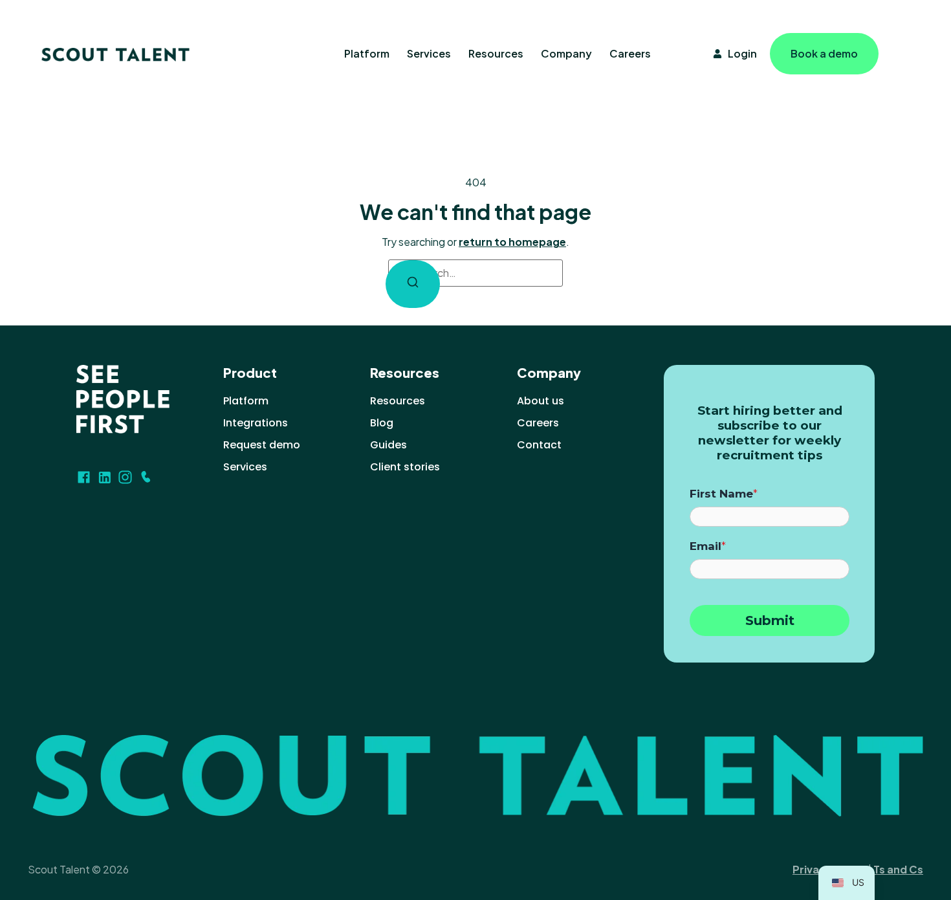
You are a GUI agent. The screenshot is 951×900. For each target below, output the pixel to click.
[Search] (413, 284)
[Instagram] (125, 477)
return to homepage (512, 241)
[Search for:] (475, 273)
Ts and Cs (898, 869)
